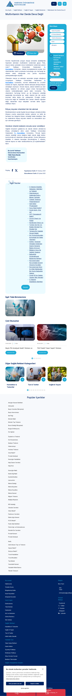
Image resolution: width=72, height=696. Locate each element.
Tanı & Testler (9, 633)
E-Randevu (23, 692)
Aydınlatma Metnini (57, 63)
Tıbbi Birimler (9, 607)
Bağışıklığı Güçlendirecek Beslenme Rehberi (35, 256)
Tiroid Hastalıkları (13, 554)
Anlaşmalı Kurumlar (10, 597)
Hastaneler (8, 610)
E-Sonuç (52, 692)
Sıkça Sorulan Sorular (11, 656)
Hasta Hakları (9, 646)
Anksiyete (11, 406)
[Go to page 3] (36, 358)
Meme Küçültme (12, 490)
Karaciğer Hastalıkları (14, 459)
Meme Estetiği (12, 483)
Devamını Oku (10, 352)
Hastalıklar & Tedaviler (11, 626)
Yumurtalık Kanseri (13, 564)
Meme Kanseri (12, 493)
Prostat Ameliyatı (13, 456)
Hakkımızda (8, 584)
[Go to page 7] (39, 390)
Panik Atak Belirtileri (14, 524)
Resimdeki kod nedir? (55, 77)
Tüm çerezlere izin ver (15, 683)
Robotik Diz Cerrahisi (14, 530)
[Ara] (60, 4)
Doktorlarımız (9, 603)
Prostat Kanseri (12, 533)
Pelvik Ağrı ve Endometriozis (16, 527)
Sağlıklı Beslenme (40, 10)
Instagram (61, 611)
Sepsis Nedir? (12, 548)
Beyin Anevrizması (13, 412)
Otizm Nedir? (12, 511)
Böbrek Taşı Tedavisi (14, 422)
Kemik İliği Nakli (12, 473)
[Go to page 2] (34, 358)
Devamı (25, 287)
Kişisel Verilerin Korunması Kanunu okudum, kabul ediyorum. (59, 62)
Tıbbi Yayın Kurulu (14, 155)
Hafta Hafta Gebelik (10, 636)
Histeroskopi (12, 446)
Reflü (9, 541)
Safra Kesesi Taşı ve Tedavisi (16, 544)
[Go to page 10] (44, 390)
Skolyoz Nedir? (12, 551)
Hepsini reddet (34, 683)
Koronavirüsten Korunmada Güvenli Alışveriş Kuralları (35, 263)
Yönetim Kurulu (9, 587)
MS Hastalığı (11, 504)
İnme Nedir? (11, 453)
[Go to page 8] (41, 390)
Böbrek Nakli (12, 419)
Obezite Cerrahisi (13, 507)
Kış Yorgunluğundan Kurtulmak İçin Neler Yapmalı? (36, 237)
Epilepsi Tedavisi (13, 443)
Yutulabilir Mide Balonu (14, 567)
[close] (42, 669)
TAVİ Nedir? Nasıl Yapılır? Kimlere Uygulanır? (49, 348)
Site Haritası (8, 620)
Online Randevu (9, 616)
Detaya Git (11, 313)
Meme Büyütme (12, 486)
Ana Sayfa (8, 10)
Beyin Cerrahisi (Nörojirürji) (16, 409)
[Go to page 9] (42, 390)
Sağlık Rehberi (18, 10)
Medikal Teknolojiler (11, 659)
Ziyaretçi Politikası (10, 649)
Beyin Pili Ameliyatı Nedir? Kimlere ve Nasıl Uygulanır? (18, 348)
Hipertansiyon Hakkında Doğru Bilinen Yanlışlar (34, 195)
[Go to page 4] (38, 358)
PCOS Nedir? (12, 520)
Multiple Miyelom (13, 499)
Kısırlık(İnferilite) (12, 477)
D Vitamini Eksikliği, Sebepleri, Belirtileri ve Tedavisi (35, 189)
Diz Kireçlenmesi (13, 440)
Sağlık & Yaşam (28, 10)
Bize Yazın (61, 584)
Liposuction (11, 480)
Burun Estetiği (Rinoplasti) (15, 425)
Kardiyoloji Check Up (36, 223)
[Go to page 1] (32, 358)
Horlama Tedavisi (13, 449)
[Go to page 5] (40, 358)
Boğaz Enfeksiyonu (13, 428)
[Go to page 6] (37, 390)
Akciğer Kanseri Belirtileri (15, 402)
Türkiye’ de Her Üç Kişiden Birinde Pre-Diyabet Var (35, 227)
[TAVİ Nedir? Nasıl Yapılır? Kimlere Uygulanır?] (52, 339)
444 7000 (60, 588)
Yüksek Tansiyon (13, 570)
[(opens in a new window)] (12, 170)
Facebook (61, 603)
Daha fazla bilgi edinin (12, 679)
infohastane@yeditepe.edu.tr (60, 593)
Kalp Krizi (11, 466)
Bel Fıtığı (10, 415)
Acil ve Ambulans (10, 613)
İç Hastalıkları (19, 133)
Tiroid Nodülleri (12, 557)
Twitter (62, 605)
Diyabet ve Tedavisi (14, 436)
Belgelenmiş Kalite (10, 590)
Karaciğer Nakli (12, 470)
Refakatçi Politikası (10, 653)
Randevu (20, 53)
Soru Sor (33, 53)
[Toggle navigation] (65, 4)
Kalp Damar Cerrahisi (14, 462)
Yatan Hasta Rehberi (11, 643)
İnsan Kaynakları (9, 593)
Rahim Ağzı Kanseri (13, 517)
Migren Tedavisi (13, 496)
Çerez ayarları (25, 688)
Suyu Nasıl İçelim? (35, 208)
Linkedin (63, 613)
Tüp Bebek (11, 561)
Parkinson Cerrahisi (13, 514)
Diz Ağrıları (11, 432)
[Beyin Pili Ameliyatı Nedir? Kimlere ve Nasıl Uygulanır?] (20, 339)
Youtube (62, 608)
